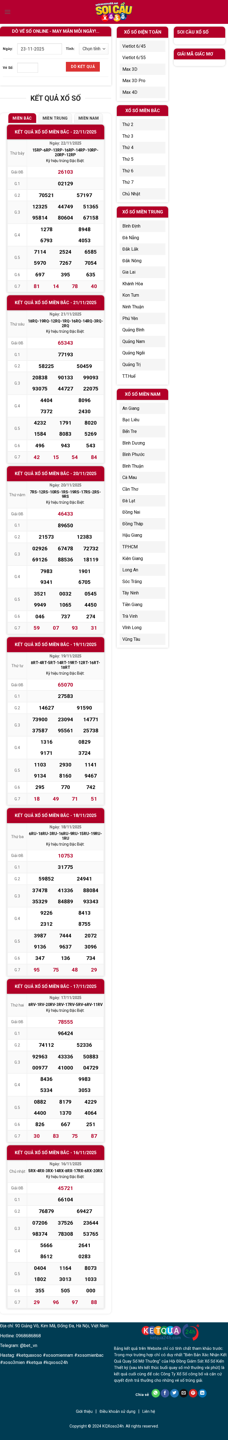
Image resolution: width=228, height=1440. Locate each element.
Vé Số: (8, 67)
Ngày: (8, 49)
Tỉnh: (70, 49)
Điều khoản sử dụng (117, 1411)
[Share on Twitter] (174, 1393)
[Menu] (7, 12)
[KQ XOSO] (114, 12)
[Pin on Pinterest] (193, 1393)
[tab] (22, 118)
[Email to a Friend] (183, 1393)
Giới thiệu (84, 1411)
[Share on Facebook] (165, 1393)
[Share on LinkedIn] (202, 1393)
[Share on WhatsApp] (156, 1393)
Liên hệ (148, 1411)
